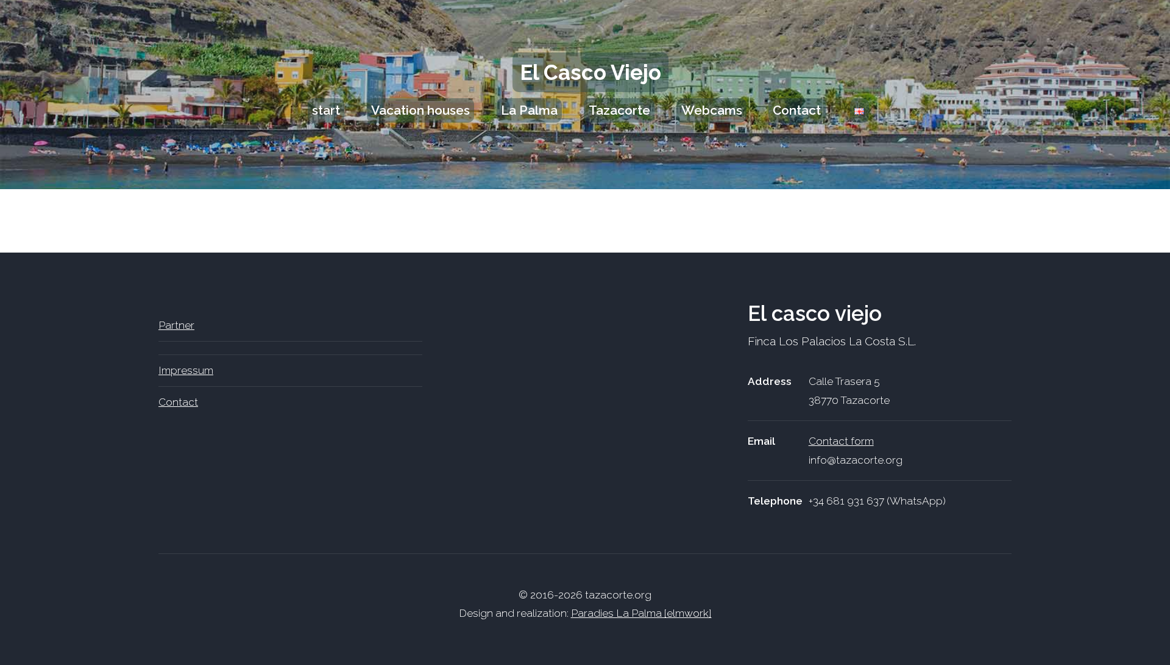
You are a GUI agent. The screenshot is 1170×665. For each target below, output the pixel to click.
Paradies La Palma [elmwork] (641, 613)
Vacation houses (420, 110)
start (326, 110)
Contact (797, 110)
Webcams (711, 110)
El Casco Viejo (590, 72)
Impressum (185, 370)
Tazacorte (619, 110)
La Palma (529, 110)
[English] (859, 110)
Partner (176, 325)
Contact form (841, 441)
